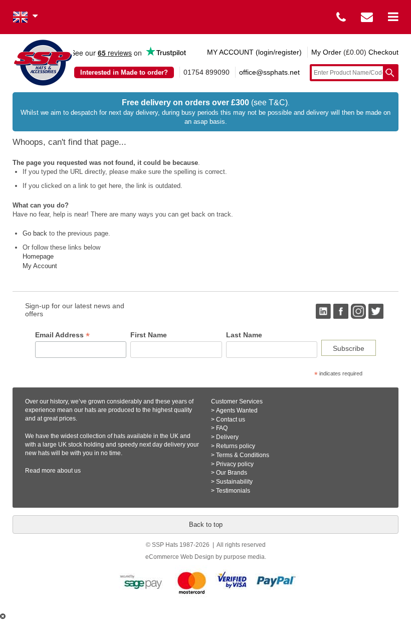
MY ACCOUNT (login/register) (254, 52)
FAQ (222, 428)
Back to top (206, 524)
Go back (35, 233)
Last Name (244, 335)
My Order (326, 52)
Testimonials (233, 490)
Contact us (230, 419)
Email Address (62, 335)
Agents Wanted (237, 410)
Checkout (383, 52)
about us (69, 470)
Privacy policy (235, 464)
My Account (40, 266)
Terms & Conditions (242, 455)
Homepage (38, 256)
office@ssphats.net (269, 72)
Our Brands (231, 472)
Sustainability (234, 481)
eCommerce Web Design (179, 556)
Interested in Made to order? (124, 72)
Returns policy (235, 446)
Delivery (227, 437)
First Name (148, 335)
